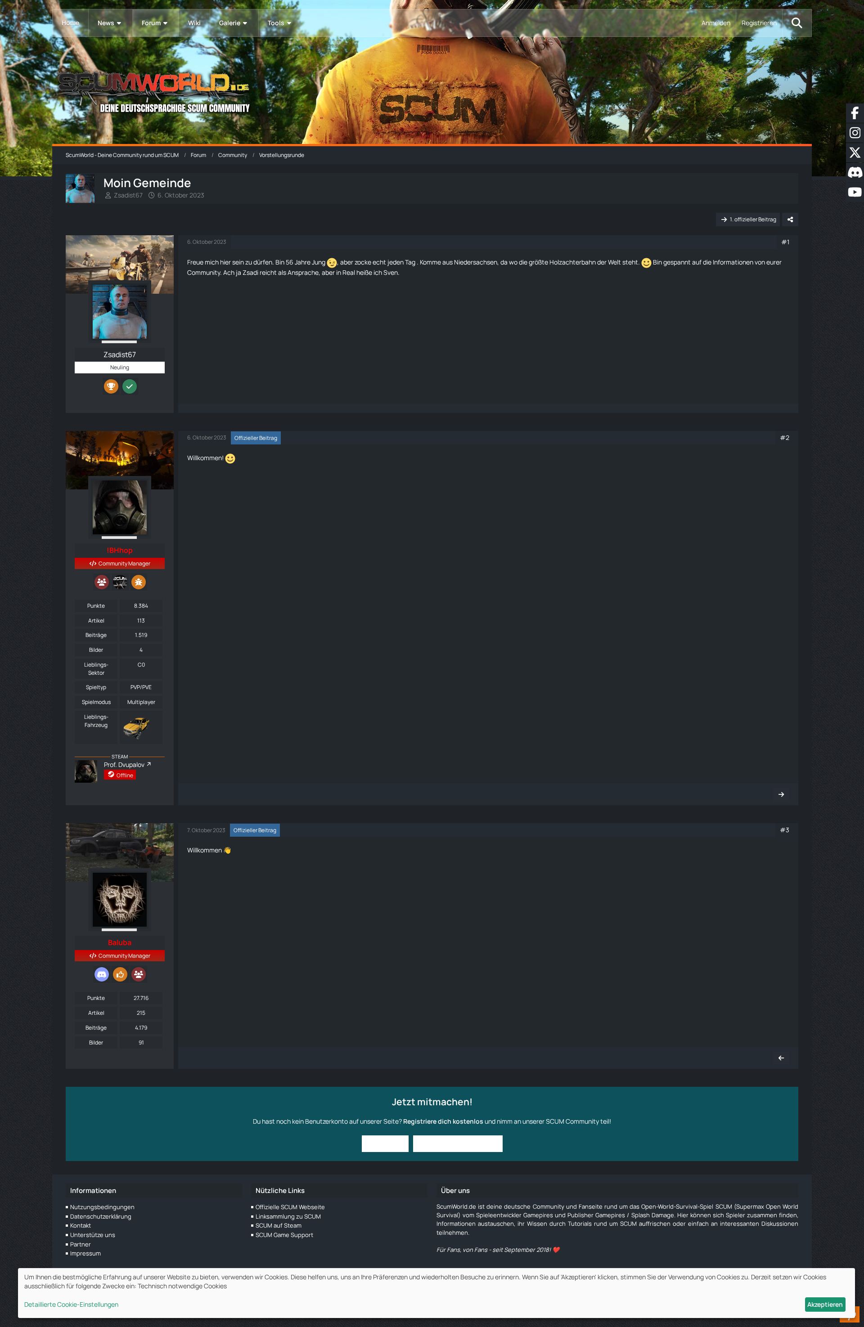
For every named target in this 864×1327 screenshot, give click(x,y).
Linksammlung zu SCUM (288, 1216)
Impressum (85, 1253)
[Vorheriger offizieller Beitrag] (781, 1058)
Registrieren (759, 22)
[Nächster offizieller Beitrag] (781, 794)
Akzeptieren (825, 1304)
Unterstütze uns (92, 1235)
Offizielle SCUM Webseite (290, 1207)
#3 (784, 829)
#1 (785, 242)
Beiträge (96, 635)
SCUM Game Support (284, 1235)
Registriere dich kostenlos (443, 1121)
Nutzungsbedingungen (102, 1207)
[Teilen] (790, 219)
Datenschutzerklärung (100, 1216)
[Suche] (797, 22)
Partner (80, 1244)
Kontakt (80, 1225)
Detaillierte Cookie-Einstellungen (71, 1304)
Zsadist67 (128, 195)
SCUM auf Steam (279, 1225)
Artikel (96, 620)
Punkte (96, 606)
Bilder (96, 650)
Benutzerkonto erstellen (458, 1143)
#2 (784, 437)
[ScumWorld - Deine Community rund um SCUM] (432, 90)
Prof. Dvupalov (124, 764)
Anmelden (716, 22)
